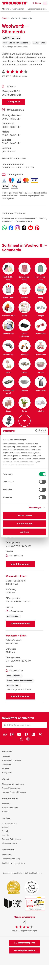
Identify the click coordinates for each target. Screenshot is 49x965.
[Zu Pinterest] (37, 227)
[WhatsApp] (5, 734)
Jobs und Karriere (9, 823)
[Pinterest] (28, 739)
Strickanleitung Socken (11, 760)
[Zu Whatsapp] (4, 227)
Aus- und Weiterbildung (11, 839)
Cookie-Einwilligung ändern (13, 863)
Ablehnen (24, 532)
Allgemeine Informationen (13, 9)
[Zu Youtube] (30, 227)
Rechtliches (8, 849)
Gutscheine (6, 764)
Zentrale (5, 831)
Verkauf (5, 827)
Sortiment (7, 751)
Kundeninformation (10, 808)
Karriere (6, 818)
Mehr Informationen (20, 564)
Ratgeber (5, 768)
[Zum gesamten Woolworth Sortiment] (24, 421)
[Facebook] (26, 734)
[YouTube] (19, 734)
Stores (5, 779)
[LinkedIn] (33, 734)
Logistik (5, 835)
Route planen (13, 101)
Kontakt (5, 811)
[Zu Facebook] (10, 227)
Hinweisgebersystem (24, 950)
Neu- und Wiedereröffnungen (14, 792)
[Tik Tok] (21, 739)
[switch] (42, 482)
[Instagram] (11, 734)
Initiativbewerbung (9, 843)
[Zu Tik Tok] (24, 227)
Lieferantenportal (26, 942)
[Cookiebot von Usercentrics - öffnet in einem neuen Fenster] (35, 431)
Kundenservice (10, 798)
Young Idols (7, 772)
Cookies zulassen (24, 515)
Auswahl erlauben (24, 524)
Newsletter (6, 804)
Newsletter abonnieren (18, 718)
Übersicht (6, 757)
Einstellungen (35, 507)
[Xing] (40, 734)
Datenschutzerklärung (11, 859)
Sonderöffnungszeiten (37, 9)
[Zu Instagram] (17, 227)
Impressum (6, 855)
